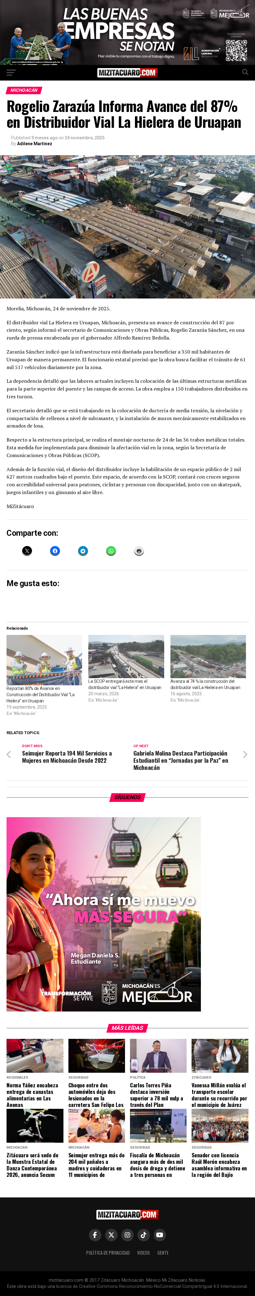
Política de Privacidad (108, 1252)
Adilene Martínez (34, 143)
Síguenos (127, 797)
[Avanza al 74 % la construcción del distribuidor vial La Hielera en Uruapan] (208, 656)
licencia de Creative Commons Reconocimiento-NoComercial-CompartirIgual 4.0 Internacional (151, 1286)
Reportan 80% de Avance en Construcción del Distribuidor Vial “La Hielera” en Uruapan (40, 694)
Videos (143, 1252)
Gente (163, 1252)
